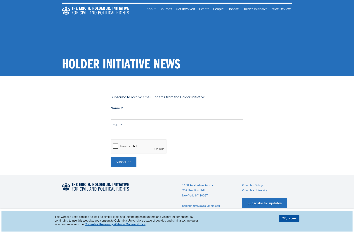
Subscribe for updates (264, 203)
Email (117, 125)
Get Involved (185, 8)
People (218, 8)
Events (204, 8)
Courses (165, 8)
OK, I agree (289, 218)
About (151, 8)
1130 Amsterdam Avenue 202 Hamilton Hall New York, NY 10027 (198, 190)
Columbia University (254, 190)
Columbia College (253, 185)
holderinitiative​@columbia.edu (201, 206)
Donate (233, 8)
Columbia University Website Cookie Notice (115, 224)
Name (117, 108)
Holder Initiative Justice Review (267, 8)
